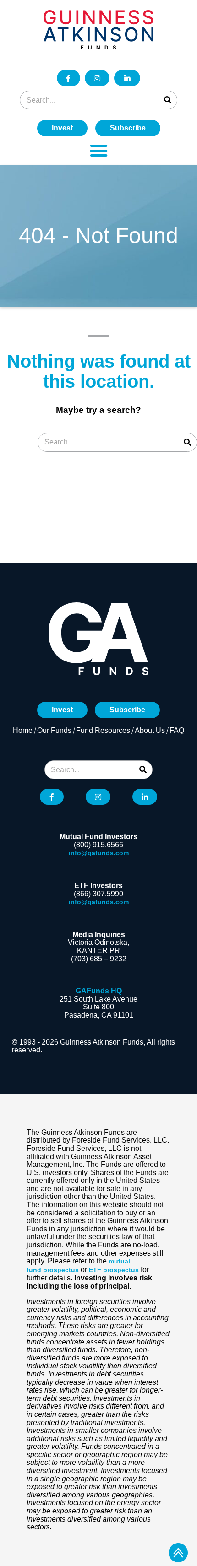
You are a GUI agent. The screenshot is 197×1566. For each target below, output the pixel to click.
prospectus (61, 1269)
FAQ (177, 730)
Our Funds (54, 730)
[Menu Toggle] (98, 150)
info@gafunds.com (99, 852)
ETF (95, 1269)
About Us (150, 730)
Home (23, 730)
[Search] (167, 100)
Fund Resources (103, 730)
